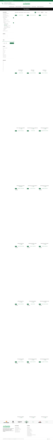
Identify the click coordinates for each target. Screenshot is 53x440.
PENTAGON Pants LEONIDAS (32, 301)
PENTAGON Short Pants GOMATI (20, 185)
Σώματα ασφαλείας (5, 17)
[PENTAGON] (8, 36)
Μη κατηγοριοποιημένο (6, 13)
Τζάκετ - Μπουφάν (6, 26)
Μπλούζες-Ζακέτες (6, 24)
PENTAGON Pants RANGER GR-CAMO (44, 301)
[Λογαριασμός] (50, 0)
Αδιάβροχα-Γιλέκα (6, 23)
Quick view (26, 15)
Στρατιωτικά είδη (5, 16)
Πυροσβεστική (5, 28)
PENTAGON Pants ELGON (21, 243)
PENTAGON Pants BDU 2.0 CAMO (32, 243)
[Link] (26, 3)
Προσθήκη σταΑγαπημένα (26, 17)
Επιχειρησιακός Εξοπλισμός (6, 21)
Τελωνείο (4, 29)
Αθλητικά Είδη (4, 14)
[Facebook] (2, 0)
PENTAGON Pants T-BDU (21, 301)
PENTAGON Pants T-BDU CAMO (44, 243)
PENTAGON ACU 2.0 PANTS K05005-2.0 (32, 185)
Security (4, 18)
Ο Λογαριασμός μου (29, 435)
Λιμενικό (4, 22)
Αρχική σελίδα (16, 12)
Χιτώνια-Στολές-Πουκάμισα (7, 27)
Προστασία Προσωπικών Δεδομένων (31, 434)
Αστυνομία (4, 19)
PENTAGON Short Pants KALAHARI (44, 185)
